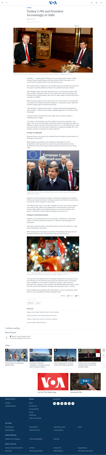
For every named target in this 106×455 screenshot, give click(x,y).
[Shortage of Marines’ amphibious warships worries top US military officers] (41, 355)
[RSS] (69, 403)
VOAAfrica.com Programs (12, 439)
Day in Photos (33, 427)
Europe (29, 7)
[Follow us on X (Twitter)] (58, 403)
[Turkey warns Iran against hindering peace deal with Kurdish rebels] (89, 355)
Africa (31, 403)
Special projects (9, 430)
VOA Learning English (35, 439)
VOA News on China (59, 427)
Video (7, 346)
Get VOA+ (32, 448)
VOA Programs (9, 427)
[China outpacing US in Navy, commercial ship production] (65, 355)
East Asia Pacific (34, 409)
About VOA (8, 451)
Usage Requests (82, 448)
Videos (80, 427)
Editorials (56, 439)
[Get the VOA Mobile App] (53, 381)
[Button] (77, 26)
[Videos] (96, 3)
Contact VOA (57, 448)
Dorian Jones (31, 19)
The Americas (33, 406)
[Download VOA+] (85, 381)
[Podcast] (72, 403)
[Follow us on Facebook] (54, 403)
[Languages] (91, 3)
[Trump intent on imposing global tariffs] (16, 355)
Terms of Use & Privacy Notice (14, 448)
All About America (10, 406)
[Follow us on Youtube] (61, 403)
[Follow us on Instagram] (65, 403)
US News (7, 403)
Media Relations (58, 451)
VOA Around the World (36, 451)
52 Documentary (58, 430)
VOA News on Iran (34, 430)
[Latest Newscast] (101, 3)
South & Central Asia (35, 418)
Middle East (32, 415)
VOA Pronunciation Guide (85, 451)
